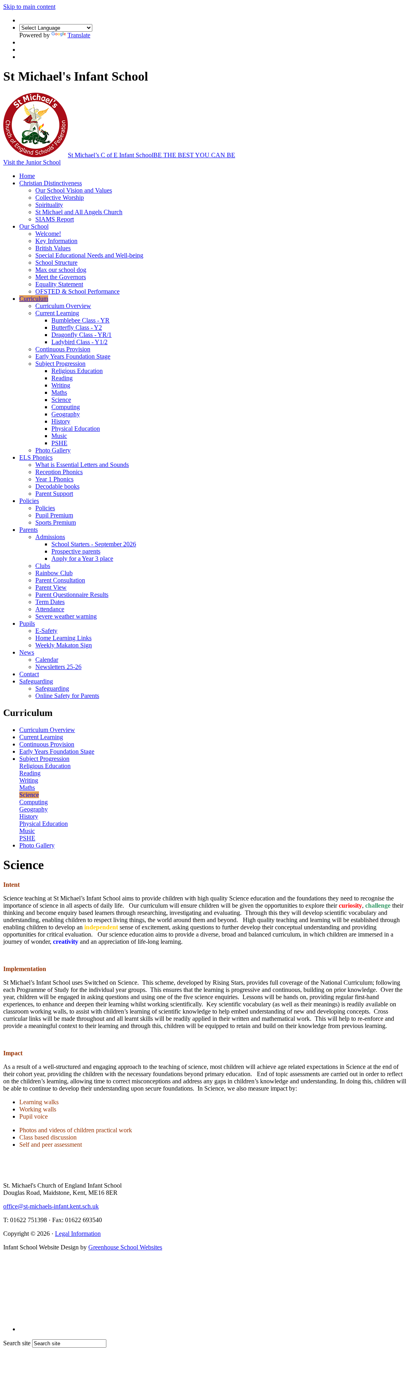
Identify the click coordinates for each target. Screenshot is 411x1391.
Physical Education (75, 428)
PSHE (59, 443)
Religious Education (77, 370)
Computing (65, 407)
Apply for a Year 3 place (82, 558)
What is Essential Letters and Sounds (82, 464)
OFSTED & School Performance (77, 291)
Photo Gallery (53, 450)
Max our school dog (60, 269)
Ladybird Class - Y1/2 (79, 342)
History (60, 421)
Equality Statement (59, 284)
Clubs (42, 565)
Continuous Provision (62, 349)
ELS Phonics (36, 457)
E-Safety (46, 630)
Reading (62, 378)
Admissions (50, 536)
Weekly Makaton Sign (63, 645)
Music (59, 435)
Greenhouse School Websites (125, 1247)
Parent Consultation (60, 580)
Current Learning (57, 313)
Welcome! (48, 233)
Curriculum (33, 298)
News (26, 652)
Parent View (51, 587)
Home (27, 175)
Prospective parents (75, 551)
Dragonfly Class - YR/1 (81, 334)
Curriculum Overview (63, 305)
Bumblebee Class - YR (80, 320)
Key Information (56, 240)
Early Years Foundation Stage (72, 356)
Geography (65, 414)
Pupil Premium (54, 515)
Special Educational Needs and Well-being (89, 255)
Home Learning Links (63, 638)
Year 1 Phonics (54, 479)
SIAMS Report (54, 219)
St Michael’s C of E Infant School (151, 155)
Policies (29, 500)
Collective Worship (59, 197)
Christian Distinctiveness (50, 183)
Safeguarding (36, 681)
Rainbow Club (54, 573)
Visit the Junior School (32, 162)
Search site (17, 1343)
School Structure (56, 262)
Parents (28, 529)
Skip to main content (29, 6)
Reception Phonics (59, 471)
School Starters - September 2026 (93, 544)
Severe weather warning (66, 616)
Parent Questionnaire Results (71, 594)
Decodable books (57, 486)
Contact (29, 674)
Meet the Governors (60, 277)
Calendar (46, 659)
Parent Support (54, 493)
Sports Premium (55, 522)
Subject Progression (60, 363)
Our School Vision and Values (73, 190)
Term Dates (50, 601)
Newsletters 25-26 (58, 666)
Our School (34, 226)
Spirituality (49, 204)
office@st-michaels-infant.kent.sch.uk (51, 1206)
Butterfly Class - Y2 (76, 327)
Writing (60, 385)
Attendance (49, 609)
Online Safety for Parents (67, 695)
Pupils (27, 623)
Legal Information (78, 1233)
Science (61, 399)
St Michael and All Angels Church (78, 212)
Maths (59, 392)
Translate (78, 35)
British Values (53, 248)
